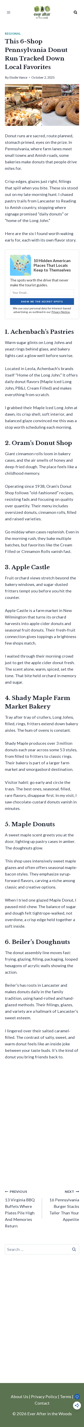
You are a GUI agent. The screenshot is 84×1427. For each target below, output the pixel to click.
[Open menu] (8, 12)
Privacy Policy (44, 1396)
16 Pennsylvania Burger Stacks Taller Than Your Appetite (64, 1206)
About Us (19, 1396)
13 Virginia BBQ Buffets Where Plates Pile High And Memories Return (20, 1209)
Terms (65, 1396)
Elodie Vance (18, 77)
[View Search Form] (75, 12)
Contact (42, 1403)
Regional (13, 33)
